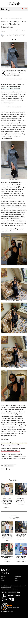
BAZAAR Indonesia (21, 561)
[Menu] (26, 9)
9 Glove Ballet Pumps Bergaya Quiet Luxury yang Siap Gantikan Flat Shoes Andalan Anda (7, 501)
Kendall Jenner (8, 465)
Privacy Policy (3, 576)
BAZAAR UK (7, 507)
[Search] (23, 9)
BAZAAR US (8, 561)
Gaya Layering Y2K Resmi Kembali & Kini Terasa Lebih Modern (7, 558)
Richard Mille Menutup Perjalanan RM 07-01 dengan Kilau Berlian (21, 558)
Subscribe (2, 580)
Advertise (16, 580)
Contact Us (16, 578)
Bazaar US (11, 35)
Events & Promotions (18, 576)
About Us (2, 578)
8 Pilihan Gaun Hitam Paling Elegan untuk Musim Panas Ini (20, 499)
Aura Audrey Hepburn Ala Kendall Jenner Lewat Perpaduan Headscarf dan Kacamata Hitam (12, 86)
